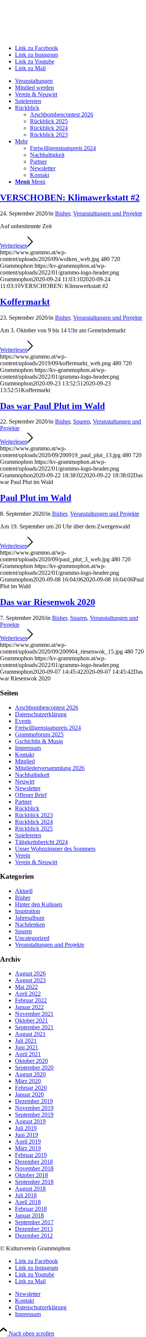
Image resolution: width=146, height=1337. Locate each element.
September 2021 (34, 1027)
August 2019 (30, 1121)
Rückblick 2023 (34, 815)
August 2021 (30, 1034)
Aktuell (24, 891)
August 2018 (30, 1188)
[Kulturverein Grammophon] (56, 35)
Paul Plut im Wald (35, 498)
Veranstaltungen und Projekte (107, 213)
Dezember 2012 (34, 1235)
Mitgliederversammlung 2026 (50, 768)
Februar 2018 (31, 1209)
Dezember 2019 (34, 1101)
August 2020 (30, 1074)
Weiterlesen (13, 245)
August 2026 (30, 973)
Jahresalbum (29, 918)
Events (23, 721)
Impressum (28, 748)
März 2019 (28, 1148)
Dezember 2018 (34, 1161)
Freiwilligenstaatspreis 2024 (48, 728)
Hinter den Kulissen (38, 904)
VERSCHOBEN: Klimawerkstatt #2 (70, 197)
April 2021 (28, 1054)
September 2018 (34, 1182)
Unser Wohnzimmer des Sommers (55, 849)
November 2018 (34, 1168)
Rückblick (27, 808)
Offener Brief (31, 795)
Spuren (81, 421)
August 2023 (30, 980)
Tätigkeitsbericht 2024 (41, 842)
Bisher (62, 213)
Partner (23, 801)
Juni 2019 (26, 1135)
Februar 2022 (31, 1000)
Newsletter (27, 788)
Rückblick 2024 (34, 822)
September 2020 (34, 1067)
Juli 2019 (26, 1128)
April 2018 (28, 1202)
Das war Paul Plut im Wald (52, 406)
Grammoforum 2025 (39, 734)
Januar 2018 (29, 1215)
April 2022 (28, 993)
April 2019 (28, 1141)
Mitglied (25, 761)
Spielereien (28, 835)
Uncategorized (32, 938)
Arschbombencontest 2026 (46, 707)
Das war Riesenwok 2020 (47, 602)
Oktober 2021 (31, 1020)
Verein (22, 855)
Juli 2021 (26, 1040)
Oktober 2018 (31, 1175)
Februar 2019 (31, 1155)
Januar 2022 (29, 1007)
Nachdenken (30, 924)
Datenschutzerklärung (41, 714)
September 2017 (34, 1222)
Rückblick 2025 (34, 828)
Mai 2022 (26, 987)
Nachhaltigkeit (32, 775)
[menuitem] (80, 81)
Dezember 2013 (34, 1229)
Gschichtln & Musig (39, 741)
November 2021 (34, 1014)
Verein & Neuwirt (36, 862)
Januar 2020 (29, 1094)
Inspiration (27, 911)
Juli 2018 (26, 1195)
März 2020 (28, 1081)
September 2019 (34, 1114)
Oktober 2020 (31, 1061)
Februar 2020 (31, 1088)
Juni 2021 (26, 1047)
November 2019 (34, 1108)
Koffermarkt (25, 302)
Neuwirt (24, 781)
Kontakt (24, 754)
